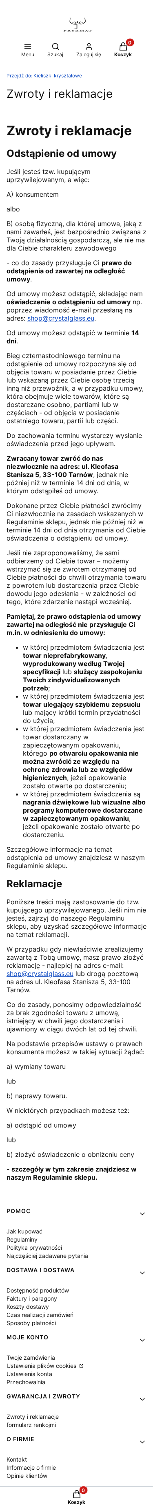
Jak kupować (24, 1231)
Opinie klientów (27, 1475)
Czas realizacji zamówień (40, 1314)
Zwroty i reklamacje (33, 1416)
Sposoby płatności (31, 1322)
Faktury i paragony (32, 1298)
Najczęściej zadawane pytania (47, 1255)
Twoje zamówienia (31, 1357)
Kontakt (17, 1459)
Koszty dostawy (28, 1306)
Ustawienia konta (29, 1373)
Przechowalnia (26, 1381)
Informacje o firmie (31, 1467)
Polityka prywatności (34, 1247)
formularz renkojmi (31, 1424)
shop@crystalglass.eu (60, 318)
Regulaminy (22, 1239)
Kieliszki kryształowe (44, 76)
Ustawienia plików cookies (42, 1365)
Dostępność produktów (38, 1290)
